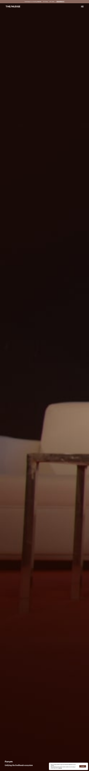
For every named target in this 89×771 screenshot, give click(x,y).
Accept (82, 766)
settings (60, 768)
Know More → (60, 1)
